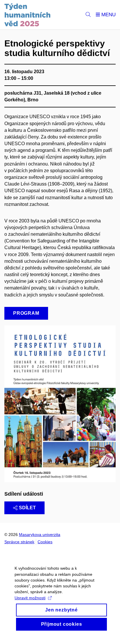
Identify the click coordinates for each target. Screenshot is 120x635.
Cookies (45, 541)
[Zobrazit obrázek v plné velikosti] (60, 403)
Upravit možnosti (30, 598)
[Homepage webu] (27, 14)
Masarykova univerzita (39, 534)
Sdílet (27, 507)
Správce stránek (19, 541)
